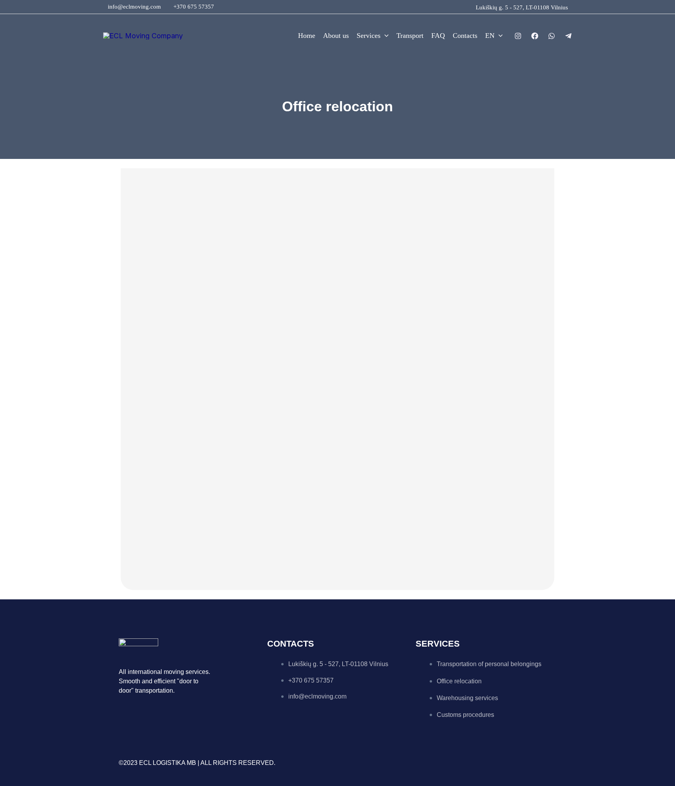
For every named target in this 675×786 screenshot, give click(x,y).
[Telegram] (568, 35)
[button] (384, 35)
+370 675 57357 (193, 7)
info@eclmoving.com (134, 7)
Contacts (465, 35)
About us (336, 35)
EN (490, 35)
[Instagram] (517, 35)
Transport (409, 35)
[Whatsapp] (551, 35)
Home (306, 35)
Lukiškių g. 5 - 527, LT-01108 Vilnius (522, 7)
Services (368, 35)
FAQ (438, 35)
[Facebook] (534, 35)
